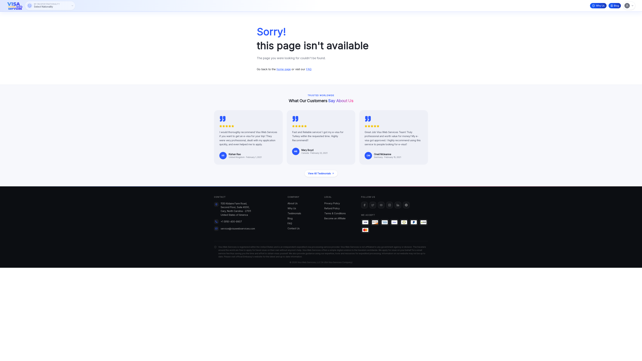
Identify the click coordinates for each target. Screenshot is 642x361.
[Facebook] (364, 205)
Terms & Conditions (335, 213)
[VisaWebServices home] (15, 6)
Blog (616, 5)
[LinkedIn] (398, 205)
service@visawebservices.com (238, 228)
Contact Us (294, 228)
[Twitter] (372, 205)
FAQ (308, 69)
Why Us (600, 5)
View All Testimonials (319, 173)
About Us (293, 203)
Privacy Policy (332, 203)
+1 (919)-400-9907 (231, 221)
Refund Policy (332, 208)
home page (284, 69)
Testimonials (294, 213)
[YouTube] (381, 205)
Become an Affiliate (335, 218)
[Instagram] (389, 205)
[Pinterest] (406, 205)
